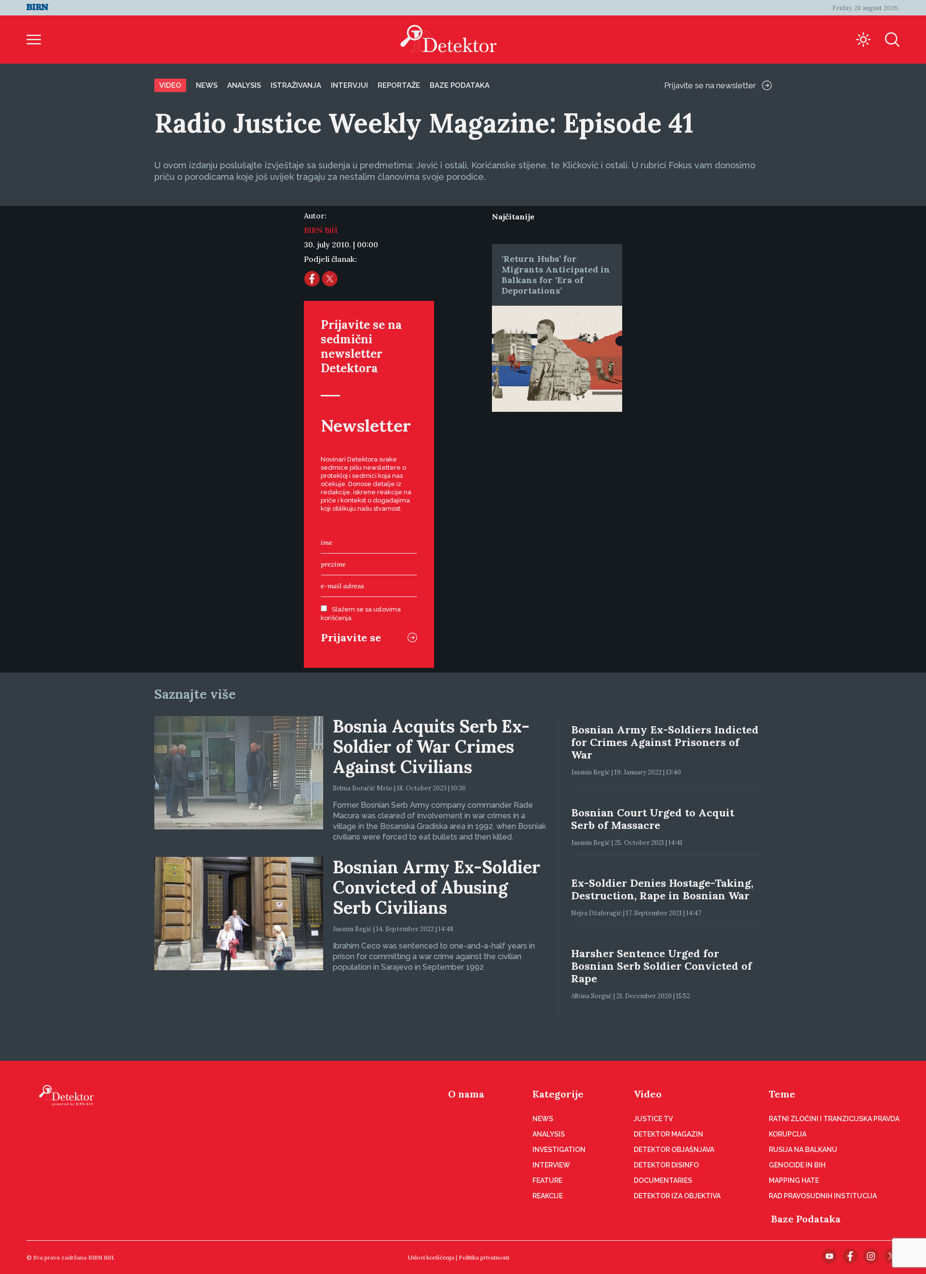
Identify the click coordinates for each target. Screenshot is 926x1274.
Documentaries (663, 1180)
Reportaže (399, 85)
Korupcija (787, 1134)
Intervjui (349, 85)
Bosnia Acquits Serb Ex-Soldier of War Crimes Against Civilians (431, 746)
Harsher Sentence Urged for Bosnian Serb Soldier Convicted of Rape (661, 966)
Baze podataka (460, 85)
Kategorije (558, 1094)
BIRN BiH (321, 230)
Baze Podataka (806, 1219)
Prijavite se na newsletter (710, 85)
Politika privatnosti (484, 1257)
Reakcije (547, 1196)
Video (170, 85)
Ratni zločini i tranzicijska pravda (834, 1119)
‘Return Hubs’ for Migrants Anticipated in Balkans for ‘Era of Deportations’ (556, 274)
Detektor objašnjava (674, 1149)
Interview (551, 1165)
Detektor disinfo (666, 1165)
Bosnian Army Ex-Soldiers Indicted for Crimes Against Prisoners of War (665, 742)
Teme (782, 1094)
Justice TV (653, 1119)
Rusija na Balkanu (803, 1149)
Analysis (244, 85)
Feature (547, 1180)
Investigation (559, 1149)
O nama (466, 1094)
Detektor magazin (668, 1134)
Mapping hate (794, 1180)
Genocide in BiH (797, 1165)
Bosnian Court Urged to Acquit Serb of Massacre (652, 819)
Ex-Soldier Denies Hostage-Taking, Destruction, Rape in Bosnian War (662, 889)
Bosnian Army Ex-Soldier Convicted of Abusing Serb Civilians (437, 887)
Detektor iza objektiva (677, 1196)
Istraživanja (296, 85)
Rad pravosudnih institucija (823, 1196)
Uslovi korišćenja (431, 1257)
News (207, 85)
